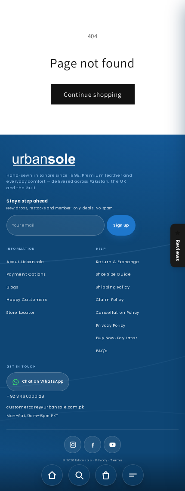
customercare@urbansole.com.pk (45, 407)
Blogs (12, 287)
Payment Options (26, 274)
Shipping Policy (113, 287)
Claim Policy (110, 299)
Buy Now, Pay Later (117, 338)
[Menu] (133, 475)
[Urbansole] (71, 159)
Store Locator (20, 312)
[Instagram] (72, 444)
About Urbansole (25, 261)
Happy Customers (26, 299)
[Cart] (106, 475)
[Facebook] (92, 444)
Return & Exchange (117, 261)
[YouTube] (112, 444)
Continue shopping (93, 94)
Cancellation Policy (117, 312)
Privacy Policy (111, 325)
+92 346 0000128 (25, 396)
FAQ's (102, 350)
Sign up (121, 225)
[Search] (79, 475)
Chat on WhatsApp (43, 381)
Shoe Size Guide (113, 274)
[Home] (52, 475)
